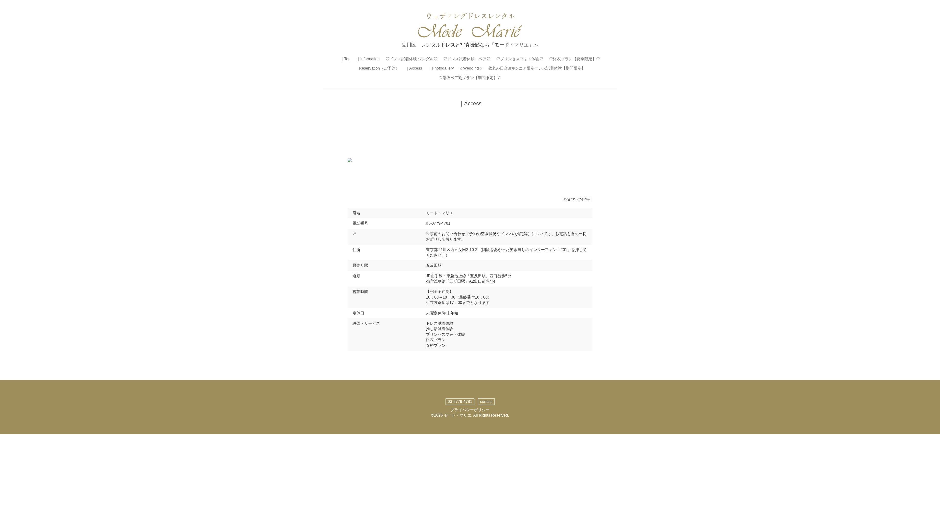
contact (486, 401)
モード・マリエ (457, 415)
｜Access (413, 68)
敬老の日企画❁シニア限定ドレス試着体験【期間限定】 (536, 68)
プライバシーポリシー (470, 410)
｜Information (368, 59)
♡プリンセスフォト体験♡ (519, 59)
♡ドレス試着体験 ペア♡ (466, 59)
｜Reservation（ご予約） (377, 68)
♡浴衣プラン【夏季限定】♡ (574, 59)
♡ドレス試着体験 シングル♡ (411, 59)
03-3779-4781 (460, 401)
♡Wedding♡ (471, 68)
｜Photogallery (441, 68)
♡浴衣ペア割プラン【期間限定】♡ (470, 78)
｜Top (345, 59)
